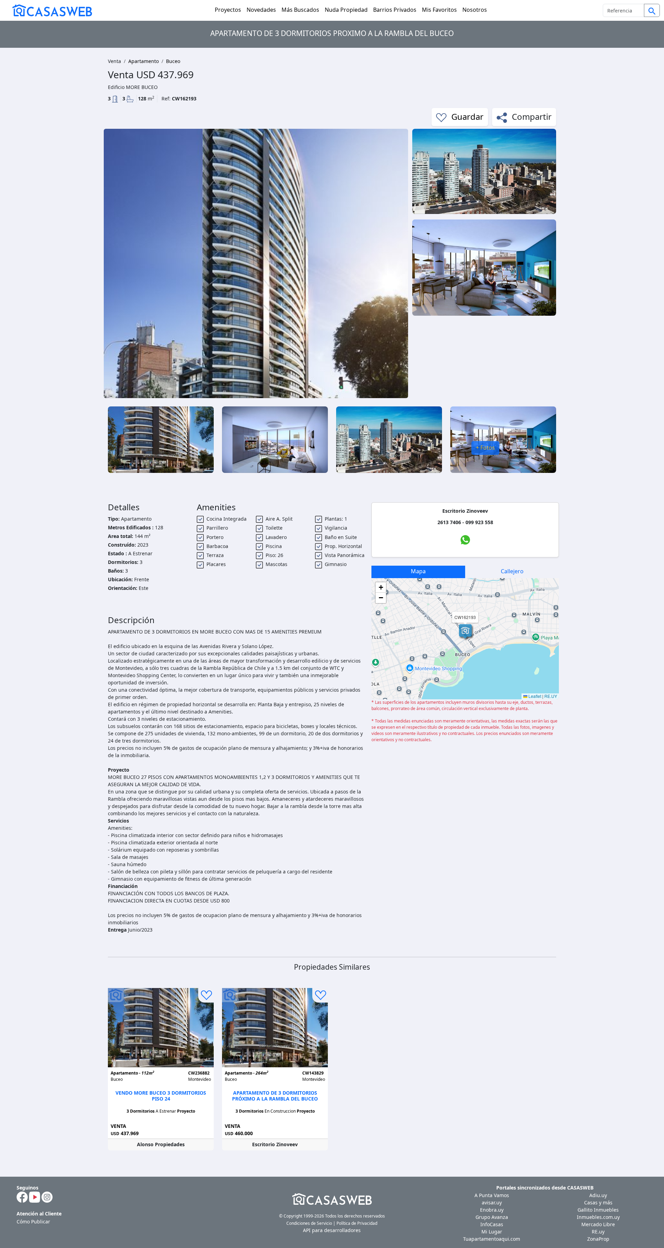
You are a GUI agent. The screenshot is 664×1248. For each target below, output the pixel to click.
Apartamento (143, 61)
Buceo (173, 61)
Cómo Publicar (33, 1221)
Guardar (466, 116)
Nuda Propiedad (346, 10)
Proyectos (228, 10)
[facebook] (22, 1196)
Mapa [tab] (418, 571)
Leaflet (534, 696)
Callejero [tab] (512, 571)
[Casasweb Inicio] (48, 10)
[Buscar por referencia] (652, 10)
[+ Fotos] (503, 439)
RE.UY (550, 696)
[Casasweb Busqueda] (651, 11)
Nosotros (474, 10)
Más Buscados (300, 10)
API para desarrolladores (332, 1230)
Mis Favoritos (439, 10)
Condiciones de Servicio (309, 1223)
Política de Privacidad (356, 1223)
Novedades (261, 10)
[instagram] (47, 1196)
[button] (465, 631)
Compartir (531, 116)
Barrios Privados (394, 10)
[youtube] (34, 1196)
